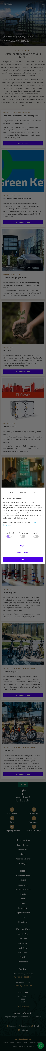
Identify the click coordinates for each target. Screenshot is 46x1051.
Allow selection (23, 552)
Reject (23, 545)
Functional (10, 533)
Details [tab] (23, 492)
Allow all (23, 559)
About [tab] (36, 492)
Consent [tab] (10, 492)
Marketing (36, 533)
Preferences (23, 533)
